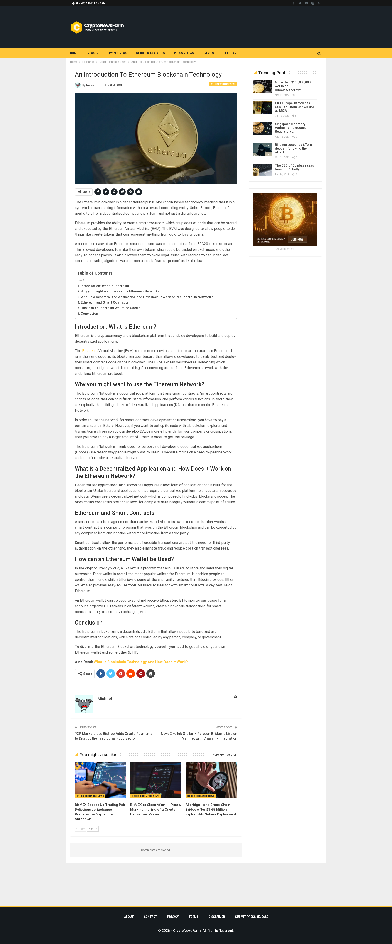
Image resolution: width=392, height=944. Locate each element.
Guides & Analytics (150, 53)
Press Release (184, 53)
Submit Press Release (251, 917)
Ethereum (90, 351)
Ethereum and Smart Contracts (105, 302)
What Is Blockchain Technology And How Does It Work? (141, 662)
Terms (193, 917)
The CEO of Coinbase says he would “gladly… (294, 167)
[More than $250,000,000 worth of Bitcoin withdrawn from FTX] (262, 86)
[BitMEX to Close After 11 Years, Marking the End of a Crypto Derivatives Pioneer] (155, 780)
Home (74, 53)
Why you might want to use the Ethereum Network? (120, 291)
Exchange (232, 53)
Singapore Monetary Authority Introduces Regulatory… (290, 128)
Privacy (173, 917)
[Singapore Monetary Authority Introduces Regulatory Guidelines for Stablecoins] (262, 128)
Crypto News (117, 53)
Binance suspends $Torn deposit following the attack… (293, 148)
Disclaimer (216, 917)
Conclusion (89, 314)
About (129, 917)
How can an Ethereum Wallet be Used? (110, 308)
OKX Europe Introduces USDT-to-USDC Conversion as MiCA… (295, 107)
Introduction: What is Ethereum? (106, 286)
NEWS (91, 53)
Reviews (210, 53)
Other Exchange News (223, 84)
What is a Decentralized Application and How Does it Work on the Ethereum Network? (147, 297)
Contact (150, 917)
